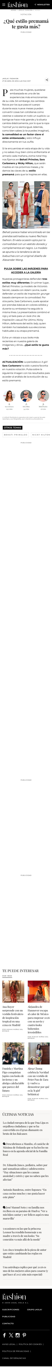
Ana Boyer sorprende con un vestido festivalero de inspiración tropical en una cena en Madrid (12, 1016)
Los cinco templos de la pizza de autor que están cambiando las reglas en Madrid (24, 1253)
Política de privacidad (15, 1351)
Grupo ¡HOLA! (34, 1310)
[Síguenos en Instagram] (18, 1335)
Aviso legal (9, 1344)
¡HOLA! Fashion (25, 10)
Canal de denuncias (14, 1358)
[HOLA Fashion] (18, 4)
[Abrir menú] (3, 4)
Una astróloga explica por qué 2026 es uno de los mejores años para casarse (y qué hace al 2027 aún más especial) (25, 1270)
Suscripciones (10, 1310)
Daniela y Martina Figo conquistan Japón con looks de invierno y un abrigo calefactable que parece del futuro (13, 1079)
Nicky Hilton (41, 435)
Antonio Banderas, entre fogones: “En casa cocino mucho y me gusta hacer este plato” (25, 1193)
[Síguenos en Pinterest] (24, 1335)
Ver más (7, 976)
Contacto (8, 1323)
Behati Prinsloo (15, 435)
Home (13, 10)
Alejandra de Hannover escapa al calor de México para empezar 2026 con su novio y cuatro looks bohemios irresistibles (39, 1019)
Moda (37, 10)
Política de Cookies (30, 1344)
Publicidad (8, 1316)
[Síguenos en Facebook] (4, 1335)
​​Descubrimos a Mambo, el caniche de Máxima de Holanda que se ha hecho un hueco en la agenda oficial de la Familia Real (26, 1149)
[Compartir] (47, 80)
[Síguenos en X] (11, 1335)
